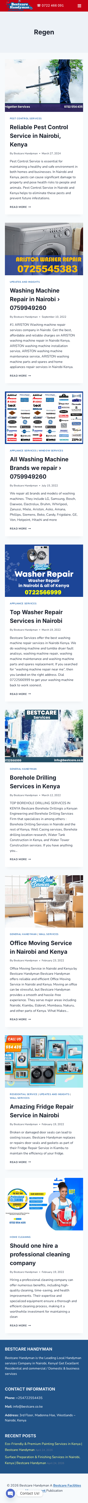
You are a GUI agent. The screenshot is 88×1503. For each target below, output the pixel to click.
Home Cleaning (20, 1237)
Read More (20, 207)
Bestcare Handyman (26, 153)
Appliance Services (23, 450)
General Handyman (23, 769)
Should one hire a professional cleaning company (40, 1254)
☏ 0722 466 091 (50, 5)
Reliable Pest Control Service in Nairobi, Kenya (39, 136)
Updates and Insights (25, 281)
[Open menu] (79, 5)
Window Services (51, 450)
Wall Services (49, 934)
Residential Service (23, 1094)
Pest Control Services (26, 118)
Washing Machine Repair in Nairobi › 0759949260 (35, 299)
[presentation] (44, 85)
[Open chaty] (10, 1493)
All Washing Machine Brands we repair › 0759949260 (39, 468)
